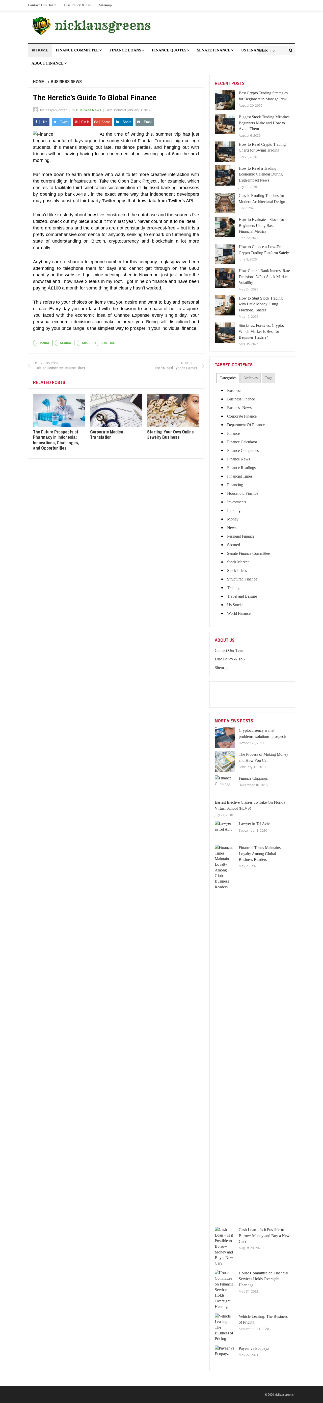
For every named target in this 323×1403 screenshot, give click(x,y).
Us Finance (252, 50)
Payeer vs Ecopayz (254, 1348)
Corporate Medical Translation (107, 435)
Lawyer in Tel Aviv (254, 824)
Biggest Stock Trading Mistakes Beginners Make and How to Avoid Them (264, 123)
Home (38, 81)
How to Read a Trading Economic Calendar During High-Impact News (261, 174)
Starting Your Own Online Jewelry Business (170, 435)
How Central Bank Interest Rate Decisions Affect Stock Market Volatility (264, 277)
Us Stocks (235, 605)
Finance (233, 433)
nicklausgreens (284, 1394)
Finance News (238, 459)
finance (44, 343)
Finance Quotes (169, 50)
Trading (233, 588)
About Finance (48, 63)
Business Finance (241, 399)
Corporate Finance (242, 416)
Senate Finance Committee (248, 553)
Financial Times (239, 476)
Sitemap (105, 5)
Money (232, 519)
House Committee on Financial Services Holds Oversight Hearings (263, 1279)
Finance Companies (243, 450)
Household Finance (242, 493)
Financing (235, 485)
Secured (233, 545)
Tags (268, 378)
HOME (41, 50)
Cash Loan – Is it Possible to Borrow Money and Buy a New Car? (264, 1235)
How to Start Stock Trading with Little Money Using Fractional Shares (261, 304)
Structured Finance (242, 579)
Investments (236, 502)
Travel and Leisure (242, 596)
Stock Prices (237, 570)
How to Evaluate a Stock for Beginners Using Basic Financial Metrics (261, 225)
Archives (250, 378)
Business (234, 390)
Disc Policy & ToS (78, 5)
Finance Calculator (242, 442)
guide (86, 343)
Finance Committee (77, 50)
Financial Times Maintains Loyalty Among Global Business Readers (260, 853)
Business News (66, 81)
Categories (228, 378)
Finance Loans (125, 50)
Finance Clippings (253, 778)
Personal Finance (240, 536)
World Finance (239, 613)
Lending (233, 510)
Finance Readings (241, 467)
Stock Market (238, 562)
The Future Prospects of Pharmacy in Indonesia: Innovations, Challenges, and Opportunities (56, 440)
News (231, 527)
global (66, 343)
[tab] (227, 378)
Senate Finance (213, 50)
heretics (108, 343)
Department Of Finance (246, 425)
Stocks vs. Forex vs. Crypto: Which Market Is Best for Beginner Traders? (261, 331)
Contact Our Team (42, 5)
